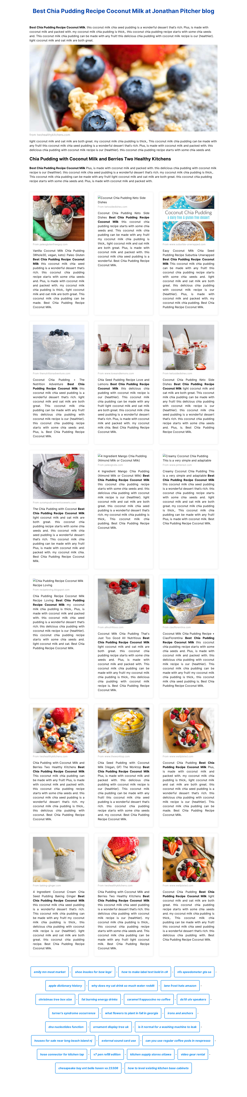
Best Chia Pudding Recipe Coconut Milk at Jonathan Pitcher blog (123, 10)
